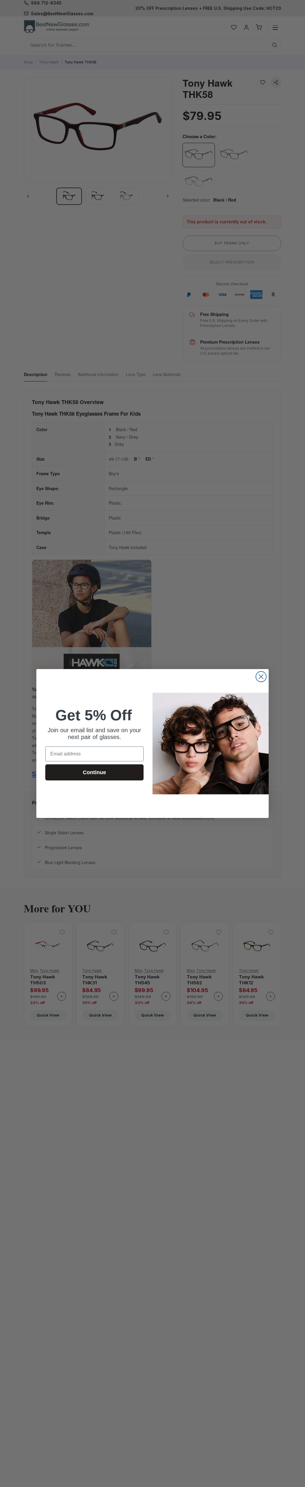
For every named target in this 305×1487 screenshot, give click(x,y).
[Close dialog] (261, 676)
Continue (94, 772)
